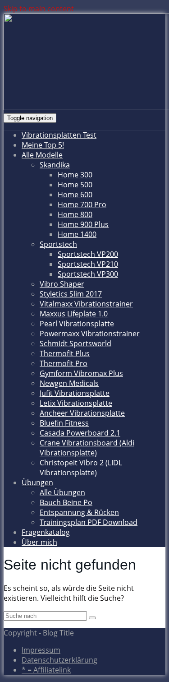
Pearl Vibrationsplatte (77, 324)
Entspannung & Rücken (79, 512)
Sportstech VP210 (88, 264)
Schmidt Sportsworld (75, 343)
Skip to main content (39, 9)
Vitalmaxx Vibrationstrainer (86, 304)
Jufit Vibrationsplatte (75, 393)
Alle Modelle (42, 155)
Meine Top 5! (43, 145)
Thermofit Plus (65, 353)
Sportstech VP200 (88, 254)
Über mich (39, 542)
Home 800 (75, 214)
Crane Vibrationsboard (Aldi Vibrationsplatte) (87, 448)
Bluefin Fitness (64, 423)
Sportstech (58, 244)
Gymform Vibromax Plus (81, 373)
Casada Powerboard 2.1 (80, 433)
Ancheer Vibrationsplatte (82, 413)
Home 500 (75, 185)
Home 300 (75, 175)
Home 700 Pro (82, 204)
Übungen (37, 482)
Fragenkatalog (46, 532)
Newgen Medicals (69, 383)
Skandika (55, 165)
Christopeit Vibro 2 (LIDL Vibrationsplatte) (81, 468)
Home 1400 (77, 234)
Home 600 (75, 194)
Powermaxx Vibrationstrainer (90, 334)
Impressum (41, 650)
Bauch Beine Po (66, 502)
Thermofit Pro (63, 363)
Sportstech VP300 (88, 274)
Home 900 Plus (83, 224)
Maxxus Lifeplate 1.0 (74, 314)
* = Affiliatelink (46, 670)
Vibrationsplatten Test (59, 135)
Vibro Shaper (62, 284)
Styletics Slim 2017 (71, 294)
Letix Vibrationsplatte (76, 403)
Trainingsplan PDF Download (88, 522)
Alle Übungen (62, 492)
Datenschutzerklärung (59, 660)
